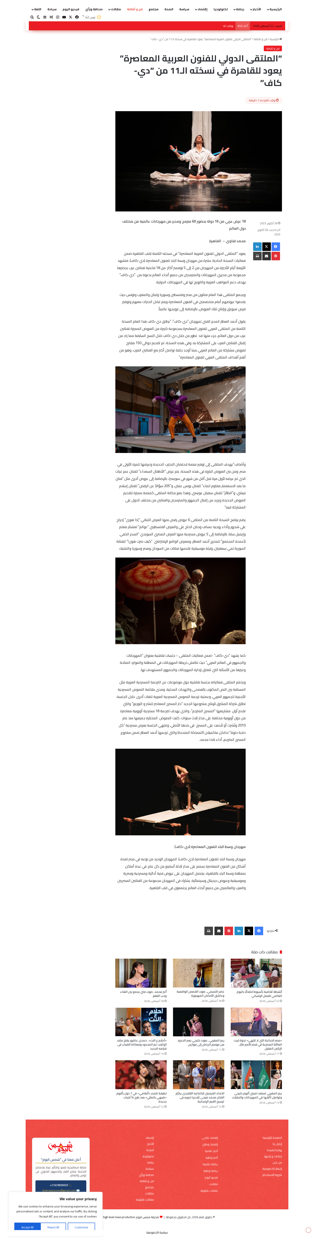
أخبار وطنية (211, 1157)
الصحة (168, 9)
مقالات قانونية (209, 1190)
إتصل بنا (277, 1144)
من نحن (277, 1162)
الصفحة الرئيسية (272, 1138)
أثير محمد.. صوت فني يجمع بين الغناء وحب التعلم (143, 994)
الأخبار (257, 9)
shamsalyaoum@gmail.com (59, 1190)
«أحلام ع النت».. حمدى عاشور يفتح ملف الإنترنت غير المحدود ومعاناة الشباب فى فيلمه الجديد (142, 1044)
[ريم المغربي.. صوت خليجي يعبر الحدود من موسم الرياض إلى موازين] (198, 1022)
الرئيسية (276, 9)
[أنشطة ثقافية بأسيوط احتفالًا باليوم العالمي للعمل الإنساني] (256, 973)
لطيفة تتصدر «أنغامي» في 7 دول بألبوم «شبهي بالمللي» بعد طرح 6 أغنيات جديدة (141, 1097)
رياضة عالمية (210, 1164)
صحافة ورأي (94, 9)
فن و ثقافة (135, 9)
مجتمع (153, 9)
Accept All (27, 1227)
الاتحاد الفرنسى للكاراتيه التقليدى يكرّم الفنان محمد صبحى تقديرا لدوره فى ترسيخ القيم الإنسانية (200, 1097)
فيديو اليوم (71, 9)
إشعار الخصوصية (272, 1168)
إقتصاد (202, 9)
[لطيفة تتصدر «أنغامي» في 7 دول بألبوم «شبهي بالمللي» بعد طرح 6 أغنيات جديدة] (141, 1074)
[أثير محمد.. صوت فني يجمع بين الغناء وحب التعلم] (141, 973)
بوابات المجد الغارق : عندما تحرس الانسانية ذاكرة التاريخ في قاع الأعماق (192, 25)
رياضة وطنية (210, 1171)
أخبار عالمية (211, 1151)
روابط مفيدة (274, 1150)
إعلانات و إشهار (273, 1156)
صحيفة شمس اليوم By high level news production (129, 1217)
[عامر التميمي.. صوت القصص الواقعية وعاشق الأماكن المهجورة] (198, 973)
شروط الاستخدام (272, 1175)
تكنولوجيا (221, 9)
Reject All (53, 1227)
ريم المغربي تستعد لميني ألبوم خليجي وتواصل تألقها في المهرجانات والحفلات (257, 1095)
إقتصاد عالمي (210, 1138)
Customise (81, 1227)
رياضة (240, 9)
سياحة (52, 9)
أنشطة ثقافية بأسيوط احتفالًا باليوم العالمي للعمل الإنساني (259, 994)
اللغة (37, 9)
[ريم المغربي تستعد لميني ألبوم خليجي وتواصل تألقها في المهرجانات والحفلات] (256, 1074)
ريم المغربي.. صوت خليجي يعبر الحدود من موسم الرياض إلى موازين (201, 1042)
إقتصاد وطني (210, 1144)
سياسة (184, 9)
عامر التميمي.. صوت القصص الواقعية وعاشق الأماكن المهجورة (200, 993)
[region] (56, 1214)
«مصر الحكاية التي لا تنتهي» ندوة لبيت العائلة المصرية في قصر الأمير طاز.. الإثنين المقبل (258, 1044)
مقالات (116, 9)
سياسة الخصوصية (157, 1232)
